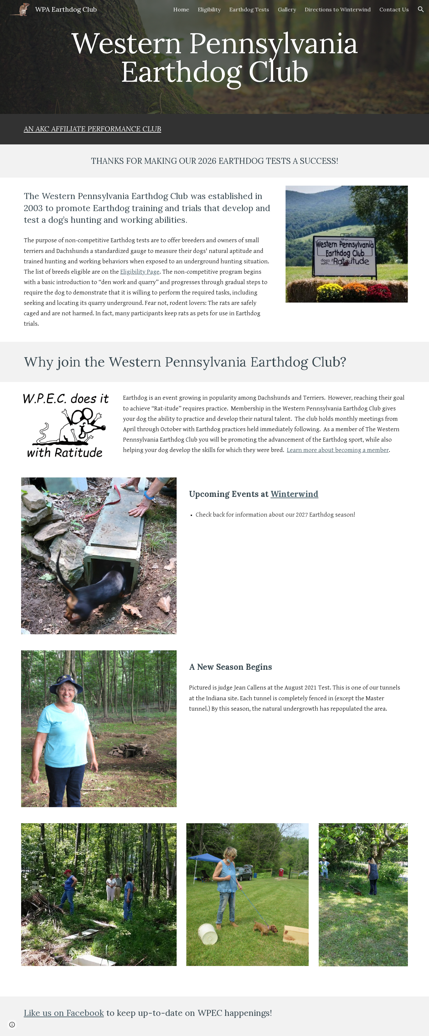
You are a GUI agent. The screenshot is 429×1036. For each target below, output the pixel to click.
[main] (214, 57)
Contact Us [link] (394, 9)
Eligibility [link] (209, 9)
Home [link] (181, 9)
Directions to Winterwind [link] (338, 9)
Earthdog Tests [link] (249, 9)
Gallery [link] (287, 9)
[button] (421, 9)
